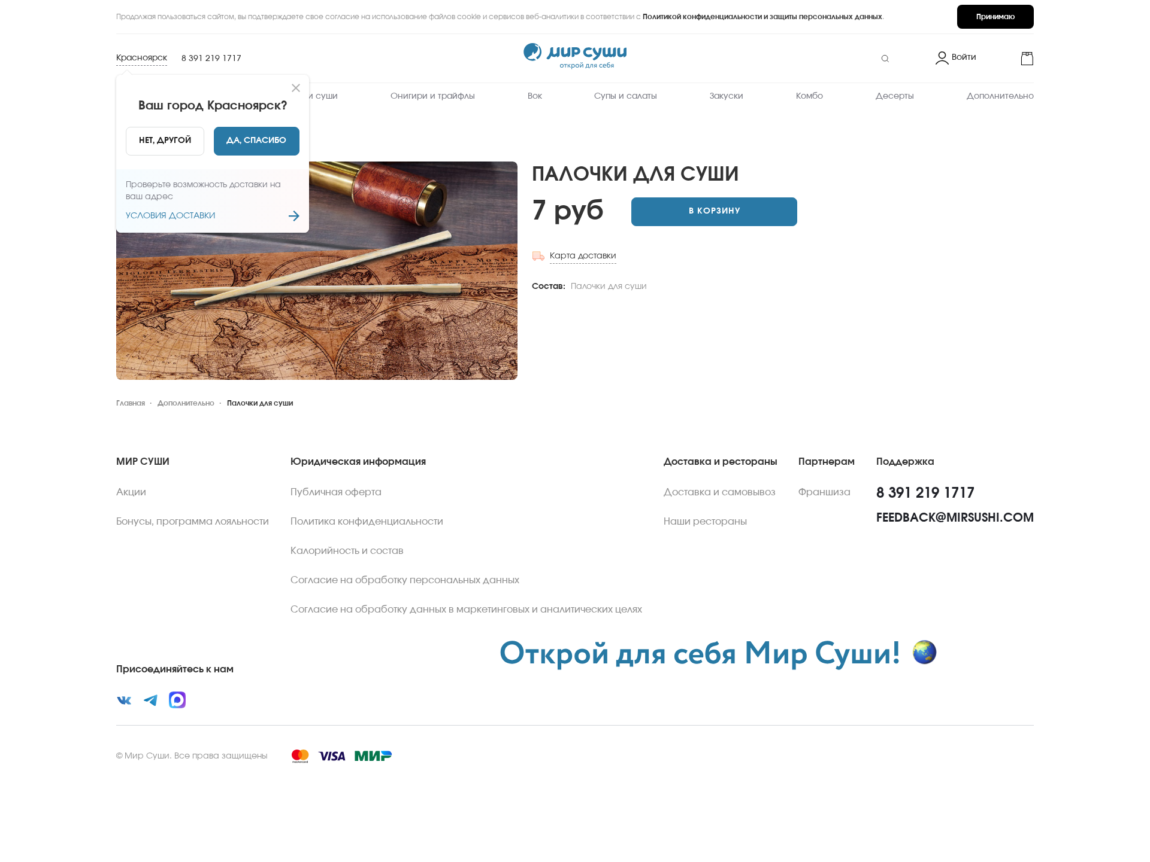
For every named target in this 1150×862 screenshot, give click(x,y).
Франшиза (824, 492)
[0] (1010, 58)
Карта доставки (583, 256)
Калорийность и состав (347, 551)
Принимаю (995, 16)
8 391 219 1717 (211, 58)
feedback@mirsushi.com (955, 518)
